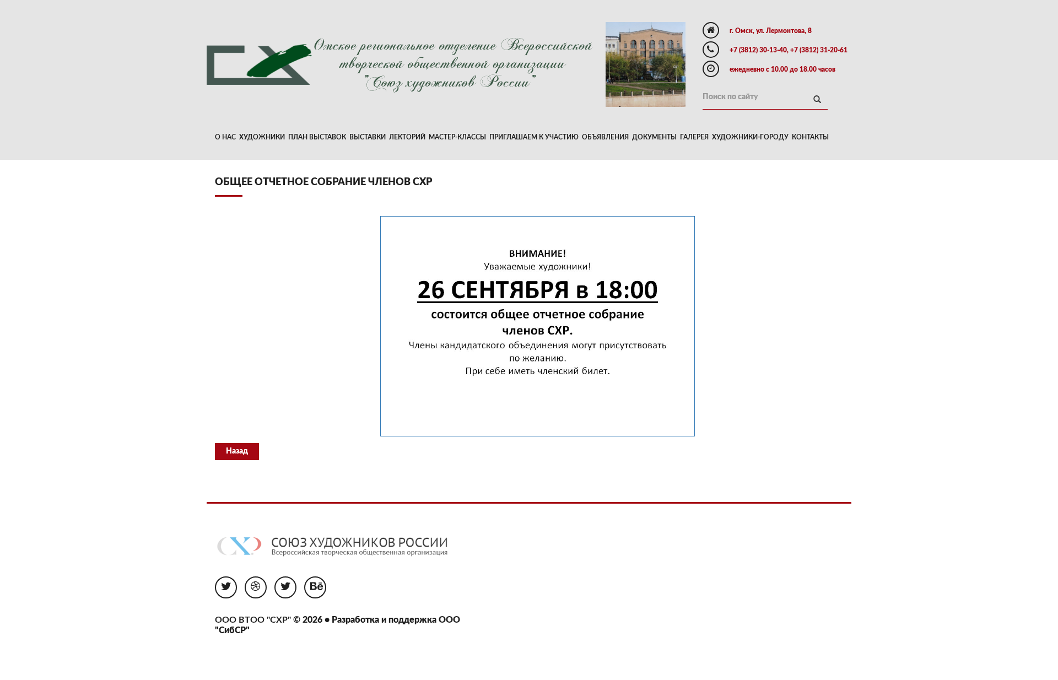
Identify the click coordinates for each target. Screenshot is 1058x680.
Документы (654, 137)
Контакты (810, 137)
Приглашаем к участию (534, 137)
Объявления (605, 137)
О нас (225, 137)
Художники (262, 137)
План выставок (317, 137)
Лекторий (407, 137)
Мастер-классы (457, 137)
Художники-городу (750, 137)
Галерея (694, 137)
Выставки (367, 137)
